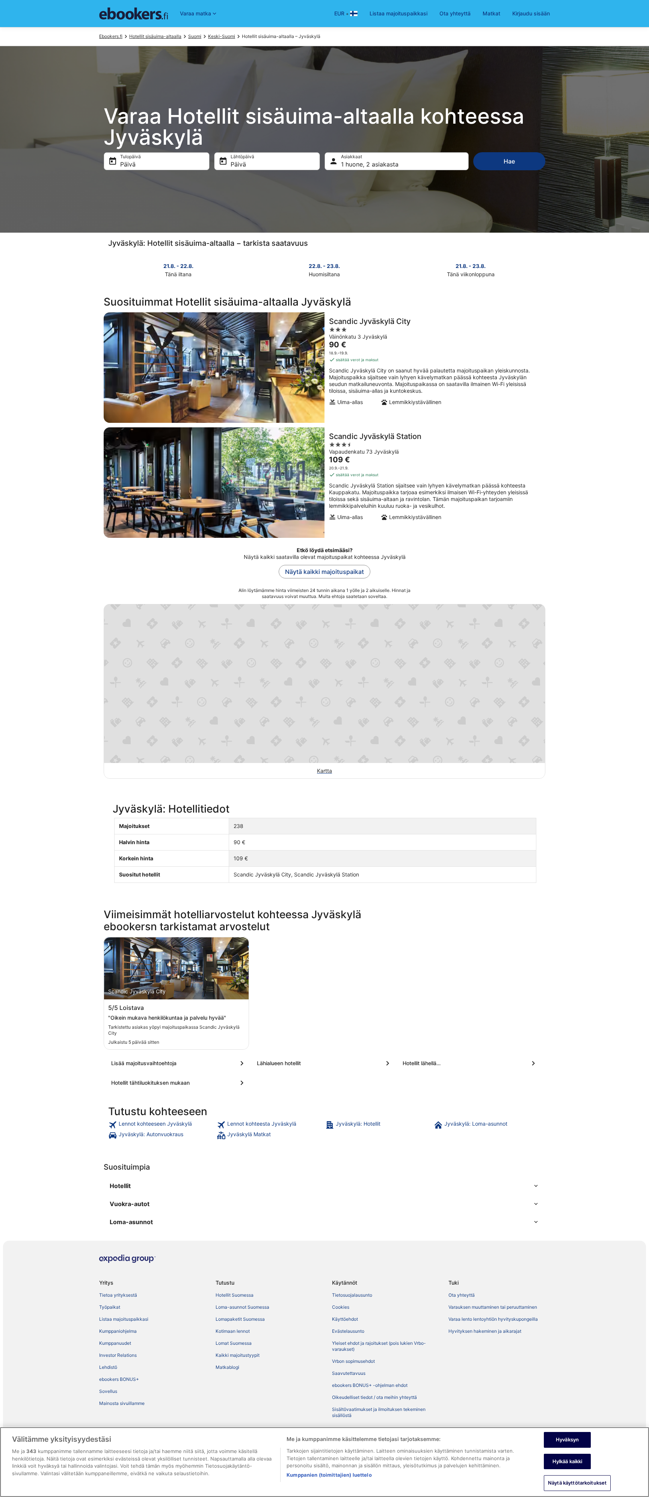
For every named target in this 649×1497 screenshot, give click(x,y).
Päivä (128, 164)
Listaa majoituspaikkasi (398, 13)
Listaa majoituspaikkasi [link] (123, 1319)
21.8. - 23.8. (471, 266)
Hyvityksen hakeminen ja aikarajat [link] (484, 1331)
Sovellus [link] (108, 1391)
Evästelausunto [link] (348, 1331)
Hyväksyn (567, 1439)
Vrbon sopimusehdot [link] (353, 1361)
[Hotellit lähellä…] (470, 1063)
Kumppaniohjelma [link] (118, 1331)
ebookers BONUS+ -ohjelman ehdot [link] (370, 1385)
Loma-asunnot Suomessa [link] (242, 1307)
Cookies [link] (340, 1307)
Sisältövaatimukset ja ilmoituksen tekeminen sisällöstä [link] (379, 1412)
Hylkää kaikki (567, 1461)
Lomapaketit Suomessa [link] (240, 1319)
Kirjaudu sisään (531, 13)
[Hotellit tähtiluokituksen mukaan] (179, 1083)
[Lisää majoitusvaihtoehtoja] (179, 1063)
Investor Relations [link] (118, 1355)
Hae (509, 161)
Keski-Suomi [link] (221, 36)
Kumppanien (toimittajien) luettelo (329, 1475)
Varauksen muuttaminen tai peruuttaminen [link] (492, 1307)
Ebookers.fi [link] (110, 36)
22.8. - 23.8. (324, 266)
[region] (324, 1462)
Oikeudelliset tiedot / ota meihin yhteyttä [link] (374, 1397)
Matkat (491, 13)
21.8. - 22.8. (178, 266)
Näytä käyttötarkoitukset (577, 1483)
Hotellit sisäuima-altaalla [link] (155, 36)
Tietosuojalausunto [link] (352, 1295)
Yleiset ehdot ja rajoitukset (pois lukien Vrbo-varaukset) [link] (379, 1346)
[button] (324, 1186)
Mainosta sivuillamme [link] (122, 1403)
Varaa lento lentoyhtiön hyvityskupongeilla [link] (493, 1319)
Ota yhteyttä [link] (461, 1295)
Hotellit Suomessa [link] (235, 1295)
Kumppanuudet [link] (115, 1343)
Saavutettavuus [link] (348, 1373)
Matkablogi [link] (227, 1367)
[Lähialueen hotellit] (324, 1063)
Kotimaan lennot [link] (233, 1331)
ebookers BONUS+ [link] (119, 1379)
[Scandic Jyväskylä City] (324, 367)
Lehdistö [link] (108, 1367)
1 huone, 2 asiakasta (369, 164)
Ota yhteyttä (455, 13)
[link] (161, 1124)
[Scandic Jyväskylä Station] (324, 482)
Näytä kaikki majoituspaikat (324, 571)
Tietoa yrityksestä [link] (118, 1295)
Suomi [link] (194, 36)
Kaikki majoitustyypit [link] (238, 1355)
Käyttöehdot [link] (345, 1319)
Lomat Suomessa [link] (234, 1343)
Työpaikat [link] (109, 1307)
